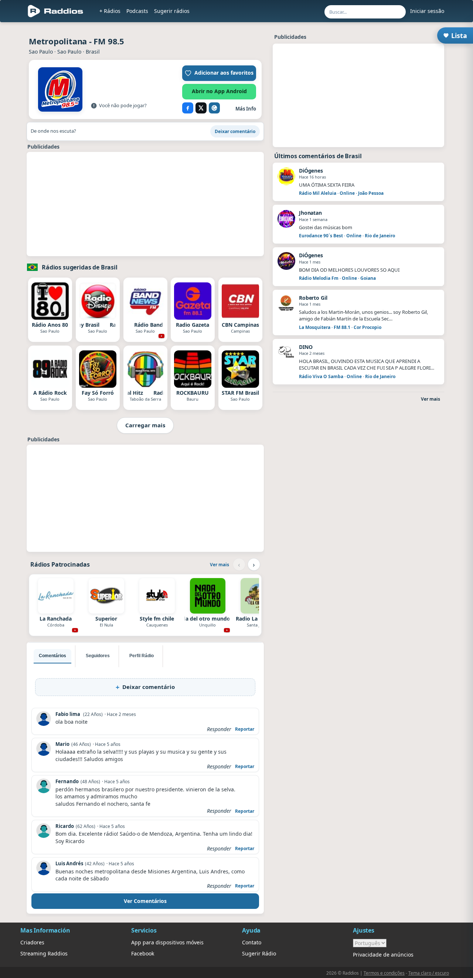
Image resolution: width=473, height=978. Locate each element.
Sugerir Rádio (259, 953)
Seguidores (98, 655)
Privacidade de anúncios (383, 954)
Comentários (52, 655)
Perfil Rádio (141, 655)
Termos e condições (384, 973)
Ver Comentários (145, 900)
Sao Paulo (41, 51)
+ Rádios (109, 10)
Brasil (93, 51)
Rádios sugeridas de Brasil (80, 267)
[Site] (214, 107)
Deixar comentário (235, 131)
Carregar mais (145, 425)
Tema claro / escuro (428, 973)
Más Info (245, 108)
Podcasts (137, 10)
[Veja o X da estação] (201, 107)
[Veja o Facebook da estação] (187, 107)
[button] (219, 73)
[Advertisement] (145, 204)
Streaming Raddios (44, 953)
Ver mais (219, 564)
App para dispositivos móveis (167, 942)
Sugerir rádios (172, 10)
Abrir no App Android (219, 91)
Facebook (142, 953)
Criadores (32, 942)
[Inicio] (55, 11)
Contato (251, 942)
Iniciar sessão (427, 10)
